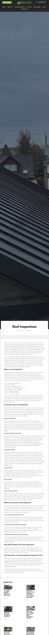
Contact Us (25, 9)
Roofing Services (20, 7)
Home (3, 7)
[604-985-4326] (37, 2)
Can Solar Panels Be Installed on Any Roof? (7, 614)
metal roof (36, 560)
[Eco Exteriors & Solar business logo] (24, 2)
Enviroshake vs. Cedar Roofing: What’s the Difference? (7, 592)
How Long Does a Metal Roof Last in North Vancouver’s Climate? (29, 614)
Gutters (29, 7)
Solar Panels (37, 7)
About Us (10, 7)
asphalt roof (7, 561)
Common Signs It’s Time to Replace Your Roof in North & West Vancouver (30, 594)
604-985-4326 (42, 2)
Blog (44, 7)
